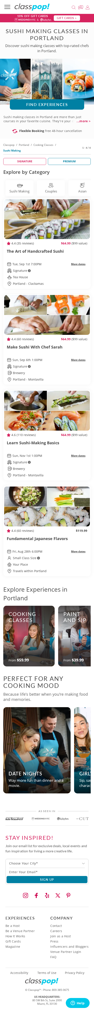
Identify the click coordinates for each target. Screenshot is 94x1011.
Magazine (12, 946)
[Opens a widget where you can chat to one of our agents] (78, 1003)
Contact (56, 926)
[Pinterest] (68, 895)
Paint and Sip (74, 617)
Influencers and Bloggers (69, 946)
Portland (24, 145)
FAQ (53, 957)
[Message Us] (81, 6)
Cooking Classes (43, 145)
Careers (56, 931)
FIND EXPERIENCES (47, 104)
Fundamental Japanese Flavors (37, 538)
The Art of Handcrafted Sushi (35, 251)
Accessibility (19, 973)
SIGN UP (47, 879)
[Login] (87, 6)
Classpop (8, 145)
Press (54, 941)
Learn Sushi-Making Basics (33, 442)
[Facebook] (36, 895)
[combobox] (47, 863)
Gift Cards (13, 941)
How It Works (15, 936)
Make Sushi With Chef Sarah (35, 347)
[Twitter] (57, 895)
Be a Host (12, 926)
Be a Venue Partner (20, 931)
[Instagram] (25, 895)
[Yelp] (47, 895)
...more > (84, 121)
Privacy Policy (74, 973)
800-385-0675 (60, 990)
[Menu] (7, 7)
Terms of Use (46, 973)
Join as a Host (60, 936)
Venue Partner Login (65, 952)
